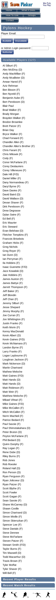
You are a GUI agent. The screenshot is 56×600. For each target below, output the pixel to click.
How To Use (12, 15)
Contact (10, 20)
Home (9, 10)
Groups (32, 15)
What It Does (28, 10)
